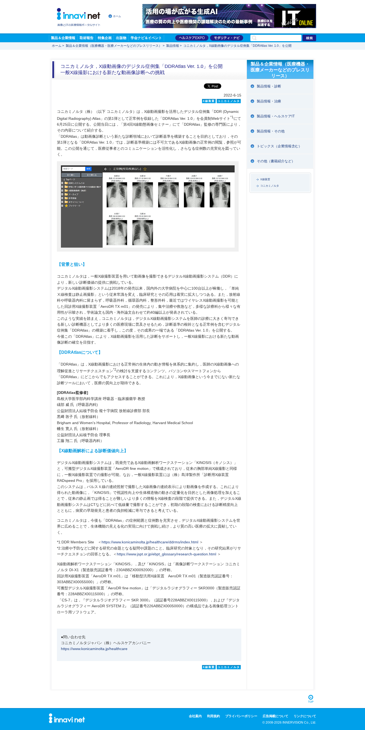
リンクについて (305, 716)
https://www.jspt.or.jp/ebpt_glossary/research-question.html (166, 554)
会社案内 (195, 716)
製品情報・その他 (271, 131)
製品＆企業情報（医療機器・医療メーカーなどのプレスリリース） (114, 46)
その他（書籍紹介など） (276, 161)
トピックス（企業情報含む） (279, 146)
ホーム (117, 16)
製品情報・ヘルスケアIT (276, 116)
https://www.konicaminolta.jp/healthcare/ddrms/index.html (150, 542)
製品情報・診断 (269, 86)
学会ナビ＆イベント (146, 38)
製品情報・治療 (269, 101)
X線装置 (265, 179)
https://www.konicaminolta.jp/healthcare (94, 649)
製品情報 (172, 46)
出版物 (121, 38)
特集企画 (105, 38)
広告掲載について (275, 716)
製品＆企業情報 (63, 38)
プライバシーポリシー (241, 716)
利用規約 (213, 716)
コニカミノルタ (269, 185)
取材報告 (87, 38)
